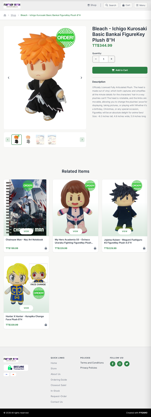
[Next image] (81, 77)
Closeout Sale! (58, 385)
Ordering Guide (59, 379)
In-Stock (55, 390)
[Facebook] (112, 363)
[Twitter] (126, 363)
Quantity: (97, 53)
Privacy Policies (88, 367)
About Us (55, 374)
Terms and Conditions (92, 362)
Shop (13, 15)
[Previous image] (8, 77)
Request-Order (59, 396)
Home (54, 363)
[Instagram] (119, 363)
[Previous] (7, 139)
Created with (136, 413)
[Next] (82, 139)
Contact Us (57, 401)
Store (54, 368)
